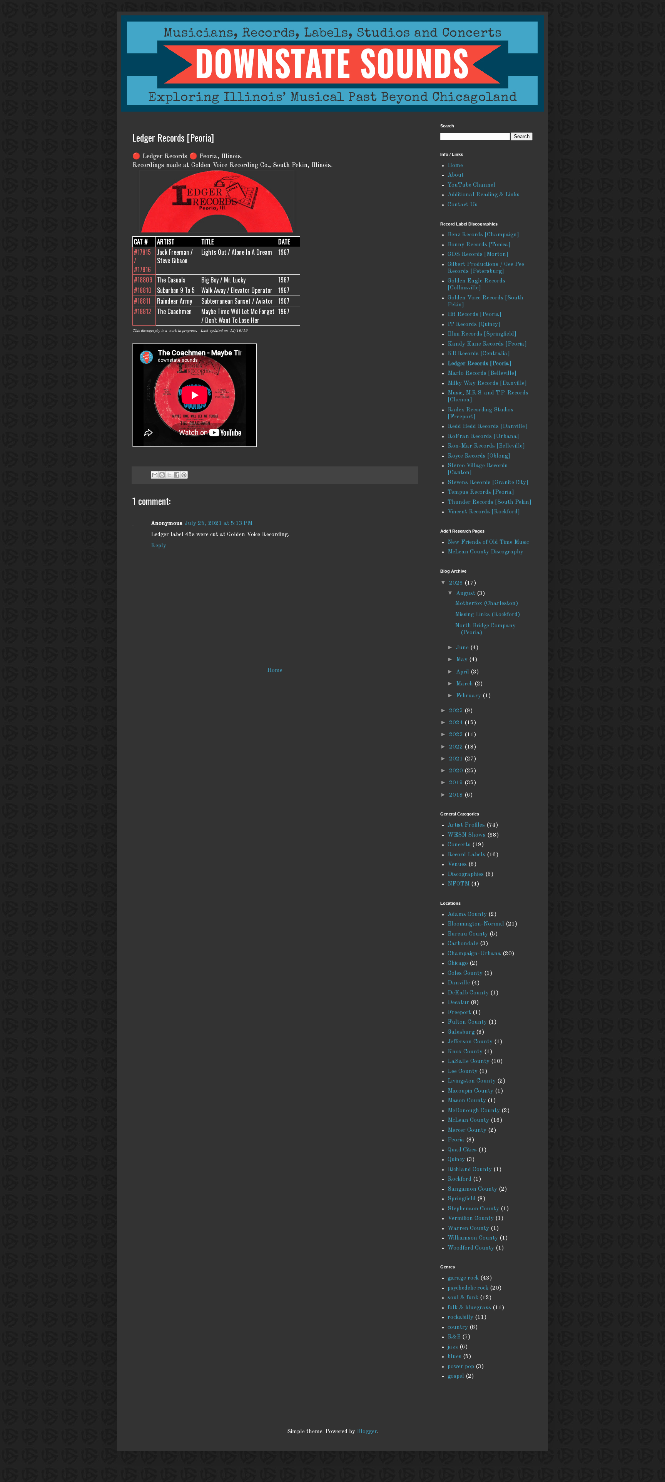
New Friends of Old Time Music (488, 542)
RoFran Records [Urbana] (483, 436)
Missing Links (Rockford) (487, 615)
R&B (454, 1337)
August (466, 593)
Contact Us (463, 205)
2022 (456, 747)
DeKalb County (468, 993)
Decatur (458, 1003)
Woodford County (471, 1248)
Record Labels (466, 855)
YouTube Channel (471, 185)
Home (274, 670)
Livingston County (472, 1081)
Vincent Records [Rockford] (484, 512)
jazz (453, 1347)
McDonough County (474, 1111)
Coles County (465, 973)
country (458, 1327)
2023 (456, 735)
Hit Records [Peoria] (474, 314)
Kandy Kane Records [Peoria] (487, 344)
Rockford (459, 1179)
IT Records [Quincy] (474, 324)
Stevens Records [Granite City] (488, 483)
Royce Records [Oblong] (479, 456)
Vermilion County (471, 1218)
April (463, 672)
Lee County (463, 1071)
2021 (456, 759)
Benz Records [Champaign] (483, 235)
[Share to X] (169, 475)
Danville (459, 983)
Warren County (468, 1228)
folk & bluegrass (469, 1308)
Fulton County (467, 1022)
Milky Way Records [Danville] (487, 383)
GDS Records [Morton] (478, 254)
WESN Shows (467, 835)
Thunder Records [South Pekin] (489, 502)
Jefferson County (470, 1042)
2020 (456, 771)
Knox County (465, 1052)
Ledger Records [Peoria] (479, 364)
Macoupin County (470, 1091)
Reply (158, 546)
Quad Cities (462, 1150)
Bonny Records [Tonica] (479, 245)
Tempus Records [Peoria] (481, 492)
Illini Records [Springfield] (482, 334)
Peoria (456, 1140)
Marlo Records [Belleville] (482, 373)
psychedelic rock (468, 1288)
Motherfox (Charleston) (486, 604)
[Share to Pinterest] (184, 475)
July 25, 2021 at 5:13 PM (218, 523)
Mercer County (467, 1130)
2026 (456, 583)
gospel (456, 1376)
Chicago (458, 963)
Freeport (459, 1013)
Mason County (467, 1101)
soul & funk (463, 1298)
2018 (456, 795)
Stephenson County (473, 1209)
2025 (456, 711)
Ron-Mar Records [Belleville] (486, 446)
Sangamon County (472, 1189)
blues (454, 1357)
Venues (457, 864)
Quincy (456, 1160)
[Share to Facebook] (176, 475)
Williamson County (473, 1238)
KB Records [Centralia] (479, 354)
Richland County (470, 1170)
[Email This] (155, 475)
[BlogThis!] (162, 475)
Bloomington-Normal (476, 924)
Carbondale (463, 944)
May (462, 660)
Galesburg (461, 1032)
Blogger (367, 1432)
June (463, 648)
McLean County (468, 1120)
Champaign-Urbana (474, 954)
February (469, 696)
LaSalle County (469, 1061)
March (465, 684)
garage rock (463, 1278)
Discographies (466, 874)
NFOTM (459, 884)
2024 (456, 723)
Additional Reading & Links (484, 195)
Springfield (462, 1199)
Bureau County (468, 934)
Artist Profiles (466, 825)
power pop (461, 1367)
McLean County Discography (485, 552)
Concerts (459, 845)
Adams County (467, 914)
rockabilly (460, 1317)
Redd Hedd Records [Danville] (487, 426)
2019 (456, 783)
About (456, 175)
